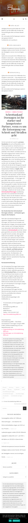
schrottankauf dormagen (8, 393)
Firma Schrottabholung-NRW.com (12, 401)
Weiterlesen (16, 520)
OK (10, 520)
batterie (17, 387)
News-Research (15, 45)
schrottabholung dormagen (8, 391)
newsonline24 (14, 72)
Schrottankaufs (13, 230)
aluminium (11, 387)
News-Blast (14, 25)
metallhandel (17, 389)
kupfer (4, 389)
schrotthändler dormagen (16, 395)
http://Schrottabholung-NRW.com (12, 314)
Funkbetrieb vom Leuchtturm (9, 40)
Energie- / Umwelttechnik (14, 112)
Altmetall (4, 387)
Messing (9, 389)
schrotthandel (6, 395)
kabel (23, 387)
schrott (23, 389)
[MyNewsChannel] (14, 7)
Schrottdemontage (20, 393)
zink (3, 398)
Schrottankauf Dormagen (9, 192)
